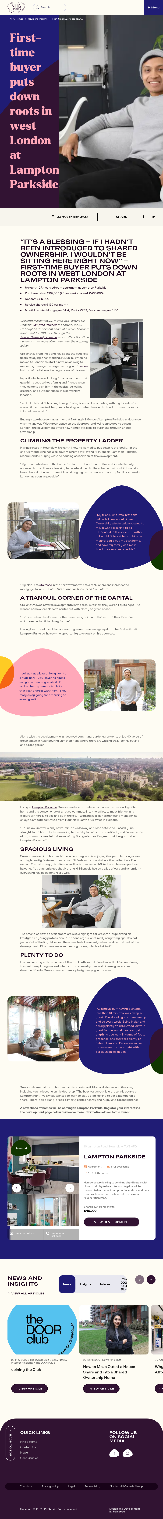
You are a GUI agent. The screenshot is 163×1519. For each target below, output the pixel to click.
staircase (45, 585)
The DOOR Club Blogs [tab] (124, 1284)
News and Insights (38, 19)
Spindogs (119, 1511)
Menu (155, 7)
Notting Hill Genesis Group (126, 1486)
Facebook (143, 217)
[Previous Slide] (16, 1188)
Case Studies (29, 1458)
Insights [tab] (85, 1284)
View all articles (28, 1293)
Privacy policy (50, 1486)
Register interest (25, 1233)
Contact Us (28, 1447)
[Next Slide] (69, 1188)
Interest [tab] (106, 1284)
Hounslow (81, 366)
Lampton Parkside (44, 324)
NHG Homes (16, 19)
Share (121, 216)
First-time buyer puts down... (67, 19)
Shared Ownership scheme (38, 337)
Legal (71, 1486)
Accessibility (92, 1486)
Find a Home (28, 1441)
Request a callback (57, 1234)
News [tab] (67, 1284)
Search (38, 7)
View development (111, 1222)
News (24, 1452)
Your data (26, 1486)
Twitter (154, 217)
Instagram (128, 1453)
